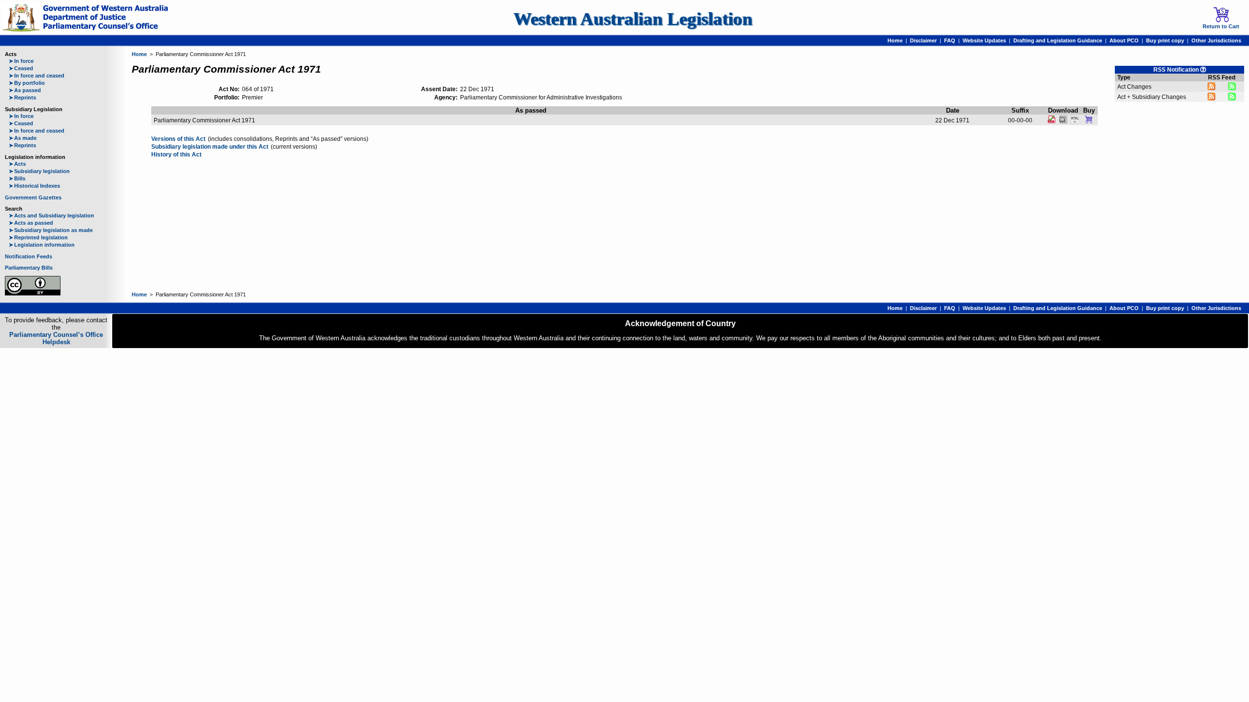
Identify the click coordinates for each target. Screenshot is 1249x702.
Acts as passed (31, 223)
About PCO (1124, 40)
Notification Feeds (28, 256)
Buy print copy (1165, 40)
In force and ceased (36, 75)
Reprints (22, 97)
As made (23, 138)
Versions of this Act (178, 139)
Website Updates (984, 40)
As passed (25, 90)
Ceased (21, 68)
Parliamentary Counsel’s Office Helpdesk (56, 338)
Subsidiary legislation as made (51, 230)
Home (895, 40)
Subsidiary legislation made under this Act (209, 146)
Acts (17, 164)
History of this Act (176, 154)
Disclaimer (923, 40)
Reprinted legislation (38, 237)
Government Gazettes (33, 197)
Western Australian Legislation (632, 19)
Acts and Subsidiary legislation (51, 215)
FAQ (949, 40)
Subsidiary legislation (39, 171)
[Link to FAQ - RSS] (1203, 69)
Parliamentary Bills (29, 268)
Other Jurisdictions (1216, 40)
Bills (17, 178)
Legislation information (42, 245)
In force (21, 61)
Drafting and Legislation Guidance (1057, 40)
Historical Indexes (34, 186)
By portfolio (27, 83)
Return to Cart (1221, 26)
